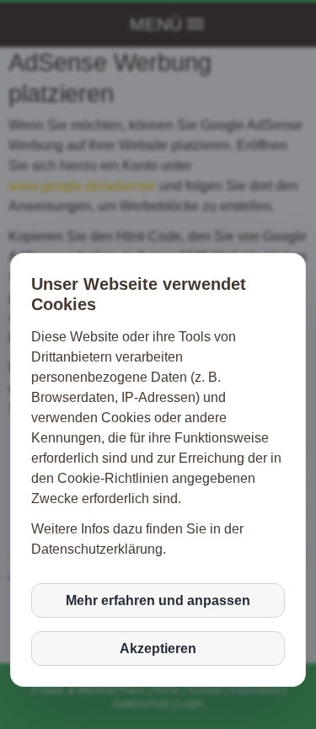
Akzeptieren (158, 648)
